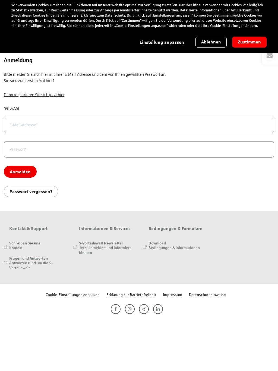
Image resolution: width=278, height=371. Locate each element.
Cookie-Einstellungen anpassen (73, 294)
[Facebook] (116, 309)
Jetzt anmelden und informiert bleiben (105, 250)
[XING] (144, 309)
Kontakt (16, 247)
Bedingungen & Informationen (174, 247)
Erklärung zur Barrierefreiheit (131, 294)
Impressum (172, 294)
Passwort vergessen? (31, 191)
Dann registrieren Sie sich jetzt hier (34, 95)
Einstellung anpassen (162, 42)
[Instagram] (130, 309)
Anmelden (20, 171)
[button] (270, 55)
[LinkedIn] (158, 309)
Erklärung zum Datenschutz (103, 15)
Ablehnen (211, 42)
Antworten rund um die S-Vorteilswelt (31, 265)
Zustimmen (249, 42)
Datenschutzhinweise (207, 294)
